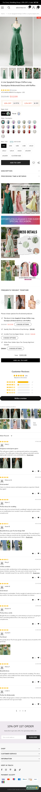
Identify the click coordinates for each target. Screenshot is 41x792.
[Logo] (21, 7)
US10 (31, 146)
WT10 (17, 103)
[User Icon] (33, 7)
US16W (28, 151)
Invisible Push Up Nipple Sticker (14, 334)
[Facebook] (3, 770)
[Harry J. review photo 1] (5, 463)
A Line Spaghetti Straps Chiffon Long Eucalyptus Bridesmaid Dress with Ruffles (19, 319)
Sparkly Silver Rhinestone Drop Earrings (16, 329)
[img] (4, 441)
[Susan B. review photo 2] (17, 545)
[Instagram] (7, 770)
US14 (12, 151)
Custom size (16, 156)
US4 (10, 146)
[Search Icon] (11, 7)
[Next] (38, 302)
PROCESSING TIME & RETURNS (13, 176)
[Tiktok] (21, 770)
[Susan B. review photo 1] (5, 545)
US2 (3, 146)
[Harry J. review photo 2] (17, 463)
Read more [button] (30, 455)
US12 (4, 151)
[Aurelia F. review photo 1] (5, 649)
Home (3, 13)
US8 (24, 146)
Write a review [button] (20, 398)
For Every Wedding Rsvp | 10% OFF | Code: (20, 2)
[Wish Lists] (33, 162)
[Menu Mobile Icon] (2, 7)
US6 (17, 146)
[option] (16, 42)
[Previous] (3, 302)
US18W (5, 156)
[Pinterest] (12, 770)
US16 (19, 151)
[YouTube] (16, 770)
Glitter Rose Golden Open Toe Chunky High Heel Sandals (19, 343)
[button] (5, 90)
